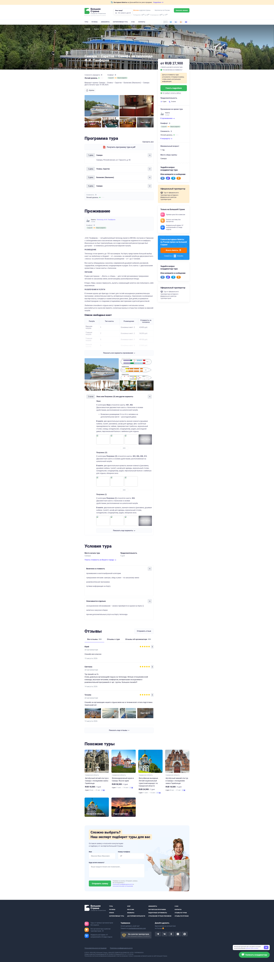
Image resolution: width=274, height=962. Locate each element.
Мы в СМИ (130, 909)
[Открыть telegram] (158, 934)
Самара (96, 65)
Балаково (88, 65)
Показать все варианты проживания (118, 353)
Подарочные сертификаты (157, 912)
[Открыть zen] (178, 934)
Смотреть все (148, 142)
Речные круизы (108, 29)
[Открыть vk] (165, 934)
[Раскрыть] (150, 169)
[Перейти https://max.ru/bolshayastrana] (168, 178)
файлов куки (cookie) (252, 948)
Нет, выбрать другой (124, 13)
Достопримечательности (136, 916)
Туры (86, 22)
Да (116, 13)
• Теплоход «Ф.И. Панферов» (106, 219)
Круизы (96, 29)
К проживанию (166, 118)
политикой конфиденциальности (123, 884)
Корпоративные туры (120, 22)
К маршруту (165, 139)
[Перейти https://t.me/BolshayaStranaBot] (173, 178)
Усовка (110, 65)
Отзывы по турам (181, 912)
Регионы (95, 22)
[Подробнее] (101, 75)
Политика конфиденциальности (121, 948)
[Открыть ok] (171, 934)
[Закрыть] (150, 155)
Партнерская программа (157, 909)
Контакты (141, 22)
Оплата (111, 912)
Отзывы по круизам (182, 916)
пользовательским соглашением (123, 886)
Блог (129, 906)
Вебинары (130, 912)
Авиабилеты (105, 22)
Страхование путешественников (159, 916)
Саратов (103, 65)
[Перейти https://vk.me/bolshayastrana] (162, 178)
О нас (133, 22)
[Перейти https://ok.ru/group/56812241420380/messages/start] (178, 178)
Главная (88, 29)
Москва (136, 10)
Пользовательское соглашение (95, 948)
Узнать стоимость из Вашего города (99, 560)
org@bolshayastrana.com (137, 928)
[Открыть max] (185, 934)
